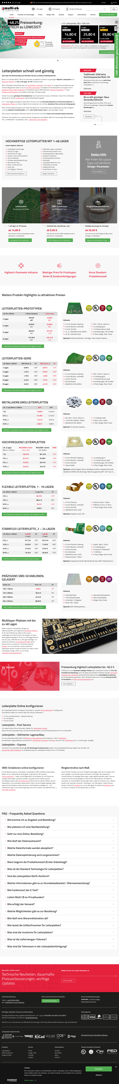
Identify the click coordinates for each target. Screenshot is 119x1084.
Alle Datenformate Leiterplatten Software (94, 1035)
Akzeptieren (99, 1069)
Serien (53, 740)
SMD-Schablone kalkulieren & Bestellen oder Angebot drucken (23, 607)
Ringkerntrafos (6, 1055)
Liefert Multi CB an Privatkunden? (25, 897)
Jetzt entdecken (98, 171)
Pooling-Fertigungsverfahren (82, 679)
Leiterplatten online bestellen (38, 119)
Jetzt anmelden (68, 980)
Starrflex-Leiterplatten (33, 87)
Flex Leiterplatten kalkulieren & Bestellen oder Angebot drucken (23, 514)
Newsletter (58, 1053)
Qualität (30, 1055)
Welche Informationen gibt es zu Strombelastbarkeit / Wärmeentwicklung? (48, 883)
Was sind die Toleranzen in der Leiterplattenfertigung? (37, 946)
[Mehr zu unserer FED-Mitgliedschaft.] (112, 1052)
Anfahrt (57, 1057)
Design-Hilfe (32, 1053)
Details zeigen (29, 1080)
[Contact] (116, 28)
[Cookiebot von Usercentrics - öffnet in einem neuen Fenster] (12, 1080)
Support (30, 1057)
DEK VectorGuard (23, 781)
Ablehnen (99, 1075)
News (56, 1055)
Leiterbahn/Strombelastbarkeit (12, 653)
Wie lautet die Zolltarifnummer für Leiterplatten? (34, 925)
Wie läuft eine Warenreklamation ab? (27, 918)
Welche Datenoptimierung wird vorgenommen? (33, 855)
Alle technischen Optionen (15, 173)
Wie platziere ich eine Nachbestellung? (28, 827)
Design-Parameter (48, 173)
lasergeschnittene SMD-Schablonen (13, 90)
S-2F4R (45, 534)
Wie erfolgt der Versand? (21, 904)
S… (94, 85)
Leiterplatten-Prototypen (36, 85)
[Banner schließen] (116, 1067)
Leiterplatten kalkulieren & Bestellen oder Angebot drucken (22, 346)
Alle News (88, 116)
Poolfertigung (69, 740)
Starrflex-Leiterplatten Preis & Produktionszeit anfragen (21, 559)
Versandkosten (20, 98)
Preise (30, 1051)
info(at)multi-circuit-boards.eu (14, 1002)
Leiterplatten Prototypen (40, 740)
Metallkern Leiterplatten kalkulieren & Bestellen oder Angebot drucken (25, 430)
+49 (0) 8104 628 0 (13, 1000)
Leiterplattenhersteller (23, 642)
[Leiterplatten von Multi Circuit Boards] (10, 8)
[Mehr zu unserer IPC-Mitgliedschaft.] (100, 1052)
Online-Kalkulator (46, 710)
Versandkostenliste (32, 1018)
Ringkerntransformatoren (10, 92)
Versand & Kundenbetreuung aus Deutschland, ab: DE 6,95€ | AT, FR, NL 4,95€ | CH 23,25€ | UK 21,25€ (64, 3)
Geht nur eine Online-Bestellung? (25, 834)
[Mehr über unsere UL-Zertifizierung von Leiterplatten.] (83, 1052)
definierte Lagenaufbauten (33, 738)
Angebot (77, 785)
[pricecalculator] (116, 22)
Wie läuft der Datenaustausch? (24, 841)
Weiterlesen (87, 88)
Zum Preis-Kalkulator (107, 14)
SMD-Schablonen (7, 1053)
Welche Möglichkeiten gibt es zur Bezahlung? (32, 911)
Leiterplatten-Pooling (8, 104)
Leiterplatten (88, 85)
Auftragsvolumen (91, 103)
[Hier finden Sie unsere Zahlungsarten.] (84, 1017)
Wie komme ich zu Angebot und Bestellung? (31, 820)
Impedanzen (62, 738)
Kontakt (103, 3)
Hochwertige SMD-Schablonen (11, 750)
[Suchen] (104, 9)
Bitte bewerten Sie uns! (88, 1002)
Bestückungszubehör (57, 90)
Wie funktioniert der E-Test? (22, 890)
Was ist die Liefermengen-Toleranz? (27, 939)
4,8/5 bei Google (94, 999)
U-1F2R (27, 534)
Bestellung (107, 785)
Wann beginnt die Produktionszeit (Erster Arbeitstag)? (37, 862)
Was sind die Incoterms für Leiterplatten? (30, 932)
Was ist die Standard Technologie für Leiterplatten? (35, 869)
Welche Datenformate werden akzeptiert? (30, 848)
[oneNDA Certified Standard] (91, 1052)
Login (114, 9)
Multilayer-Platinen (8, 82)
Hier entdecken (68, 684)
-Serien (49, 85)
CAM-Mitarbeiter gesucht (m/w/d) (116, 55)
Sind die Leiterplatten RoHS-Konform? (28, 876)
